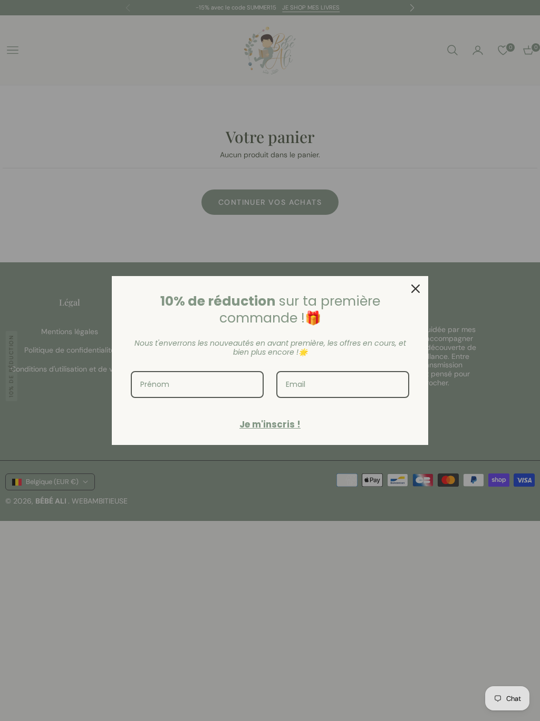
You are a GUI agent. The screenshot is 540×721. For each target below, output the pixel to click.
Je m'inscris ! (270, 424)
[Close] (415, 288)
